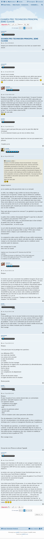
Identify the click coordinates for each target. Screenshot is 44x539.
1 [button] (22, 28)
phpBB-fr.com (25, 534)
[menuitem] (5, 2)
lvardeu (3, 118)
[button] (20, 28)
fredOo (2, 303)
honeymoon (4, 335)
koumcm (8, 86)
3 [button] (26, 28)
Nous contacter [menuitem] (34, 528)
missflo (7, 148)
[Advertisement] (22, 12)
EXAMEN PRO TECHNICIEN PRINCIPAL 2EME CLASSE (19, 20)
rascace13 (3, 31)
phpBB (17, 532)
